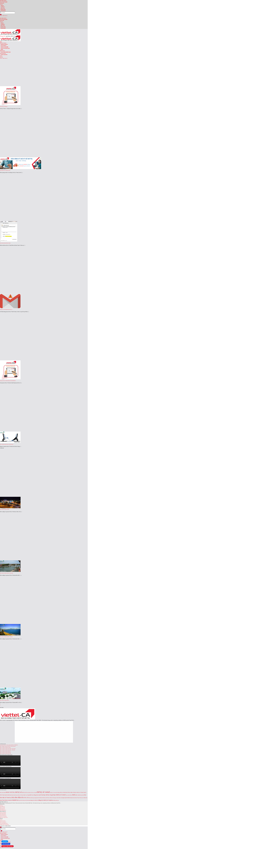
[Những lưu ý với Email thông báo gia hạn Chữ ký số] (10, 294)
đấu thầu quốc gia (55, 800)
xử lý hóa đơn (27, 800)
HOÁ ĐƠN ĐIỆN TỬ (3, 810)
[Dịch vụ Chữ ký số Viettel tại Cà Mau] (10, 497)
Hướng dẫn (2, 3)
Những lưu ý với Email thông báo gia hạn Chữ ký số (6, 309)
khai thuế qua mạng (32, 797)
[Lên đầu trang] (1, 827)
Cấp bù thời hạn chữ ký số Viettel (17, 795)
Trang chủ (2, 36)
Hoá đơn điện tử (3, 10)
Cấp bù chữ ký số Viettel (78, 792)
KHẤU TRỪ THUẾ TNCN (4, 817)
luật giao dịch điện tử (57, 797)
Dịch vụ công (3, 8)
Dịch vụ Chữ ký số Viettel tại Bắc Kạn (5, 752)
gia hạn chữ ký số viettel (58, 795)
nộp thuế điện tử (67, 797)
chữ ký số (18, 792)
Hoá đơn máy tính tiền (4, 54)
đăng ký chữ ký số (34, 800)
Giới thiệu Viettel (3, 0)
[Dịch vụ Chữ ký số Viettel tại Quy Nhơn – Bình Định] (10, 624)
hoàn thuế (82, 795)
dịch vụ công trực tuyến (35, 795)
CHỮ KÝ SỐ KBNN (3, 812)
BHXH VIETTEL (10, 792)
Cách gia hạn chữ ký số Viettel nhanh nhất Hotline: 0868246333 (8, 380)
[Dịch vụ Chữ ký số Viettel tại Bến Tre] (10, 688)
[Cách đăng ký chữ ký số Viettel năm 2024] (20, 157)
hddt (73, 795)
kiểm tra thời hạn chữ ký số (48, 797)
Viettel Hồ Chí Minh (21, 800)
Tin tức (1, 4)
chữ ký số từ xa (25, 792)
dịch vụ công (26, 795)
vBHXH (10, 800)
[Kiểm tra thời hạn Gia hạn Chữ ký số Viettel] (8, 221)
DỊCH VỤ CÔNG (2, 807)
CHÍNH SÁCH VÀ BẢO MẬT (4, 824)
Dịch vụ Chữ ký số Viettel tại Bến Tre (4, 700)
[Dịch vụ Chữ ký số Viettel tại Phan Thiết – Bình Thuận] (10, 560)
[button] (1, 41)
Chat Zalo (5, 841)
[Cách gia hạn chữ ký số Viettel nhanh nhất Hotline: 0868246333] (10, 360)
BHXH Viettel (2, 50)
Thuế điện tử (3, 6)
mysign (62, 797)
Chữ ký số (2, 5)
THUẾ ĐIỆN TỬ (2, 806)
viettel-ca (15, 800)
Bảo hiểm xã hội (3, 9)
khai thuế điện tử (40, 797)
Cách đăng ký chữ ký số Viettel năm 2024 (5, 170)
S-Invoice (81, 797)
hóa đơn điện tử (17, 797)
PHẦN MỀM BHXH (3, 813)
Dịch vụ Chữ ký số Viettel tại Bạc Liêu (5, 753)
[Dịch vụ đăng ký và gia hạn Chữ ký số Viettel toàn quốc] (10, 432)
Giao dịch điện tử (69, 795)
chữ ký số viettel (43, 792)
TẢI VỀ (1, 819)
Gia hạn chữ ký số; (46, 795)
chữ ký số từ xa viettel (32, 792)
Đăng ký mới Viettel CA (4, 44)
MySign (2, 49)
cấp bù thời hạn (8, 795)
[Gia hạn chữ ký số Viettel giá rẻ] (10, 86)
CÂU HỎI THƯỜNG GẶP (3, 823)
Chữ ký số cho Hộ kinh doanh (5, 48)
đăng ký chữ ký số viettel (45, 800)
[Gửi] (1, 14)
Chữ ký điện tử (70, 792)
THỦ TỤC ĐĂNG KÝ (3, 822)
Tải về (1, 55)
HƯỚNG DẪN (26, 797)
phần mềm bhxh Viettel (75, 797)
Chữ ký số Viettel (3, 43)
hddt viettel (77, 795)
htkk (11, 797)
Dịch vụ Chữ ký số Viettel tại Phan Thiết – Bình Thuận (6, 573)
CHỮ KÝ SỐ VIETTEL (3, 816)
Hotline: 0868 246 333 (7, 846)
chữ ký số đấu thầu (63, 792)
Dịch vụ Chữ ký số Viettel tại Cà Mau (4, 509)
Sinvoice (85, 797)
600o (1, 792)
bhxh (5, 792)
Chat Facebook (6, 843)
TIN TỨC (1, 805)
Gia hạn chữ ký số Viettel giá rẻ (3, 106)
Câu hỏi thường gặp (3, 1)
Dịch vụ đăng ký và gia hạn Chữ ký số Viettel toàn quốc (6, 444)
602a (2, 792)
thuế (1, 800)
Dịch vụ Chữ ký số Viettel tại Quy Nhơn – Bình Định (6, 636)
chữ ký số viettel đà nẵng (54, 792)
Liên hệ (1, 57)
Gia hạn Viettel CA (3, 45)
